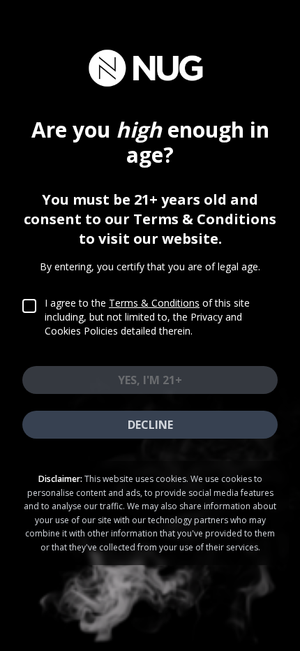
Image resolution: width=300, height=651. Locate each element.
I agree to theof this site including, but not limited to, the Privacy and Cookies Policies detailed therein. (147, 316)
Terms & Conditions (154, 302)
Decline (150, 424)
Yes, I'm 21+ (150, 380)
